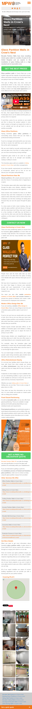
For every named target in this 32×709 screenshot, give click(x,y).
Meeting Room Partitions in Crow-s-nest (13, 696)
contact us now (16, 223)
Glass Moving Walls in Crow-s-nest (12, 703)
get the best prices (16, 68)
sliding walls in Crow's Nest (19, 383)
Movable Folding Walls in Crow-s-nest (13, 700)
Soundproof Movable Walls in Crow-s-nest (14, 701)
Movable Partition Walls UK (8, 461)
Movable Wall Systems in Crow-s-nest (13, 694)
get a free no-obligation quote (16, 455)
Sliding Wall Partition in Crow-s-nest (12, 698)
